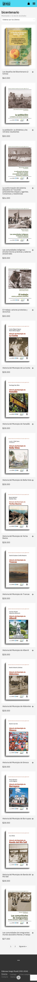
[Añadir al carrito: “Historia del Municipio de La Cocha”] (33, 368)
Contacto (4, 977)
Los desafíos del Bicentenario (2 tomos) (15, 73)
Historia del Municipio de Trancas (16, 594)
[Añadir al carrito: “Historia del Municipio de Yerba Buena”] (33, 536)
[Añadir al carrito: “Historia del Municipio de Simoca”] (33, 763)
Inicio (4, 974)
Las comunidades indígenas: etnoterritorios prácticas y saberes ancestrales (16, 252)
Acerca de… (14, 977)
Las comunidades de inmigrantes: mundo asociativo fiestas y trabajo (16, 934)
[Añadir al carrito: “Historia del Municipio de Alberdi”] (33, 650)
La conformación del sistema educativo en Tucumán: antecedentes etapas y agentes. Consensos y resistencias (15, 191)
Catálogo (13, 974)
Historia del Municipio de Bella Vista (16, 480)
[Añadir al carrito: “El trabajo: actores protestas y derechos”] (33, 310)
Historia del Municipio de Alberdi (15, 650)
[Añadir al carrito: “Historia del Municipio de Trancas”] (33, 594)
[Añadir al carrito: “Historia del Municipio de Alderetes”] (33, 706)
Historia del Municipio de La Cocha (16, 368)
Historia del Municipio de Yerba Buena (15, 537)
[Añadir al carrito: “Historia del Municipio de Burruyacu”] (33, 819)
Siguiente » (23, 946)
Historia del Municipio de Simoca (15, 762)
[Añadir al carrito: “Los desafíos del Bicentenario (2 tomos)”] (33, 72)
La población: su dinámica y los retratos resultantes (14, 131)
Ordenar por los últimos (11, 20)
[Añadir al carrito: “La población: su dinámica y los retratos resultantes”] (33, 130)
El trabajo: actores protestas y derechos (14, 311)
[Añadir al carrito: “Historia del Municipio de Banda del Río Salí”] (33, 875)
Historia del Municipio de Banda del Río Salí (16, 875)
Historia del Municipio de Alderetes (16, 706)
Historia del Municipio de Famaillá (16, 424)
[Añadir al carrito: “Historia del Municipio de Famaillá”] (33, 424)
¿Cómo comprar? (25, 974)
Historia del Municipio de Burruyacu (16, 818)
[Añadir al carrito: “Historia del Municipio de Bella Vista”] (33, 480)
